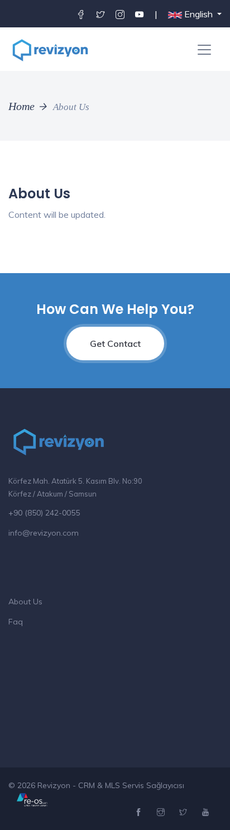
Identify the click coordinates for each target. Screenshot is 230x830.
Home (21, 106)
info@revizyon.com (43, 533)
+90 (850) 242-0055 (44, 513)
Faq (15, 622)
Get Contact (115, 343)
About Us (25, 602)
